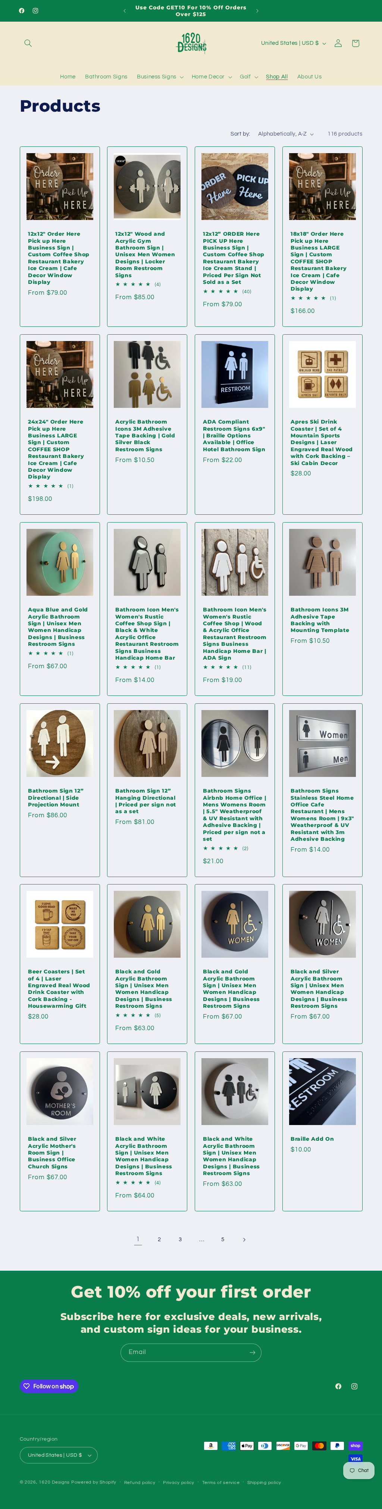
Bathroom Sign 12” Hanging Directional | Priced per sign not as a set (145, 801)
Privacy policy (178, 1483)
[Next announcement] (257, 10)
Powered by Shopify (93, 1482)
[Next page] (244, 1239)
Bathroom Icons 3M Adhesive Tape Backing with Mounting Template (320, 619)
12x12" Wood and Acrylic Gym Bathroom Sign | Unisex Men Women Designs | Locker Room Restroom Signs (145, 254)
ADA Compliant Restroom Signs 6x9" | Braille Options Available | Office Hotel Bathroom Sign (234, 435)
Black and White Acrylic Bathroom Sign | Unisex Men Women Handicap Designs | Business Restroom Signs (143, 1156)
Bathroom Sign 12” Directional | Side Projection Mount (56, 797)
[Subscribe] (252, 1353)
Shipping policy (264, 1483)
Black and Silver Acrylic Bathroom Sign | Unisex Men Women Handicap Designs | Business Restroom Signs (319, 989)
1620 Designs (54, 1482)
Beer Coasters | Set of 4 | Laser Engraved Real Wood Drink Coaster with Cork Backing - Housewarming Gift (59, 989)
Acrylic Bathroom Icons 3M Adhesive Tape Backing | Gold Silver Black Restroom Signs (145, 435)
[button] (28, 43)
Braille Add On (312, 1139)
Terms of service (221, 1483)
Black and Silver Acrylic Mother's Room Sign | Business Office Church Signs (52, 1153)
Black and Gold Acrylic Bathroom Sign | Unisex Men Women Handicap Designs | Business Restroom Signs (143, 989)
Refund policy (140, 1483)
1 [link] (138, 1239)
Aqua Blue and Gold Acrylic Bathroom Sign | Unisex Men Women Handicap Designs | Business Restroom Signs (58, 626)
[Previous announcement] (124, 10)
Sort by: (240, 134)
